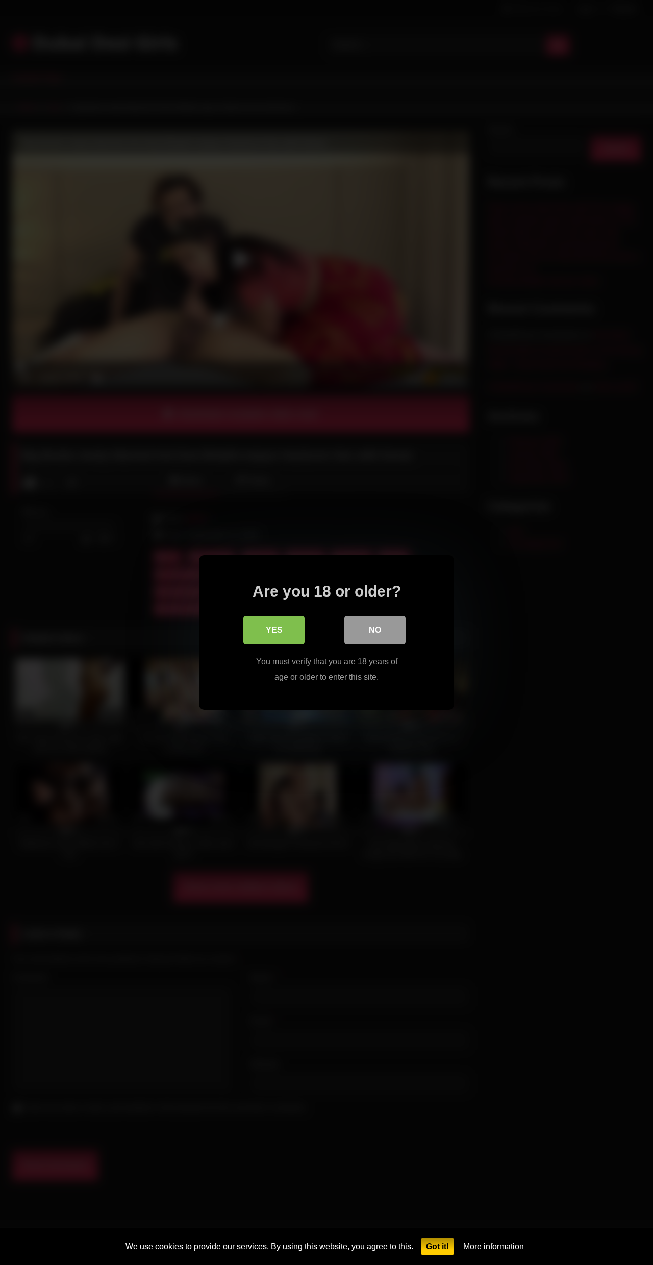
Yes (274, 630)
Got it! (437, 1246)
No (375, 630)
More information (493, 1246)
